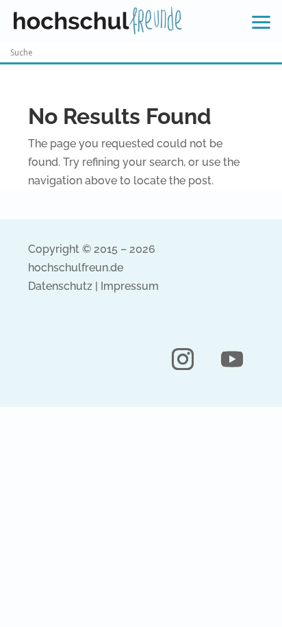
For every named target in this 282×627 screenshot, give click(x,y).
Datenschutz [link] (60, 286)
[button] (183, 359)
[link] (98, 20)
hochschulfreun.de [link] (75, 267)
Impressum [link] (130, 286)
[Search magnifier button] (272, 52)
